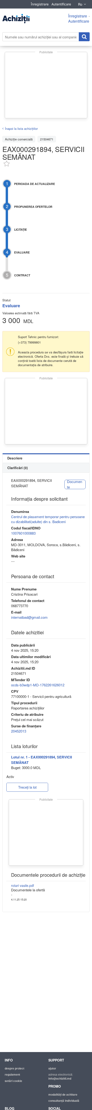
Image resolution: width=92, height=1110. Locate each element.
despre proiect (14, 1068)
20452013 (18, 731)
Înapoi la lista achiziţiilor (21, 128)
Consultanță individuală (63, 1100)
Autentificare (61, 4)
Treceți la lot (27, 787)
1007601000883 (23, 533)
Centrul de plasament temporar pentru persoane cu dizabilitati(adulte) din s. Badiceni (48, 519)
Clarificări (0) (17, 467)
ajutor (52, 1068)
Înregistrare (40, 4)
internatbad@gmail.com (29, 617)
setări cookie (13, 1081)
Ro (80, 4)
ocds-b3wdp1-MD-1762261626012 (37, 684)
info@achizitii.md (59, 1078)
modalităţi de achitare (62, 1094)
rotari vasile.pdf (22, 885)
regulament (12, 1074)
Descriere (14, 458)
